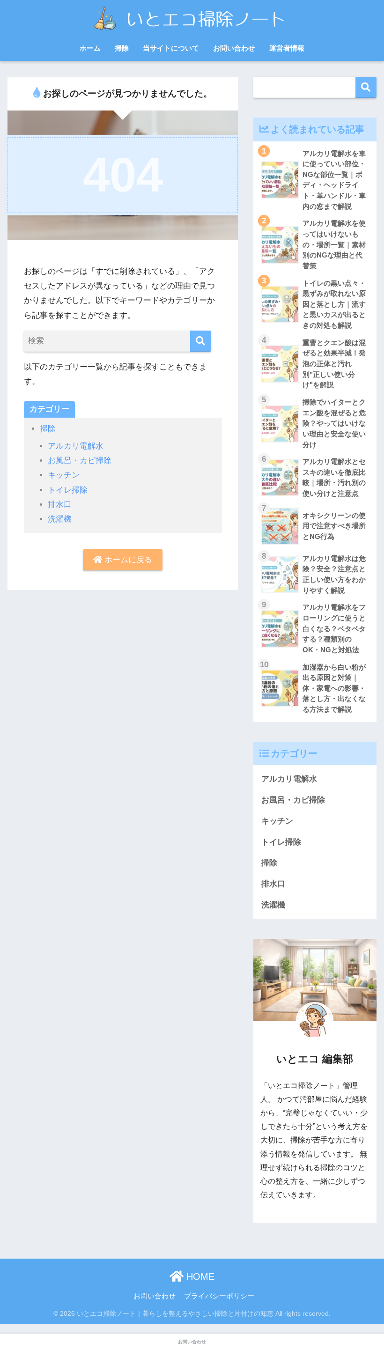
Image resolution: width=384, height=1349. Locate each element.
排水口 (60, 504)
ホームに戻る (127, 559)
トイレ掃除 (68, 490)
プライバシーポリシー (219, 1296)
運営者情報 (286, 48)
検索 (366, 87)
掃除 (122, 48)
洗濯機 (60, 519)
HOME (199, 1276)
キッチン (64, 475)
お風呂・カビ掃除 (79, 460)
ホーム (90, 48)
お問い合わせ (234, 48)
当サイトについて (171, 48)
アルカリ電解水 (75, 446)
